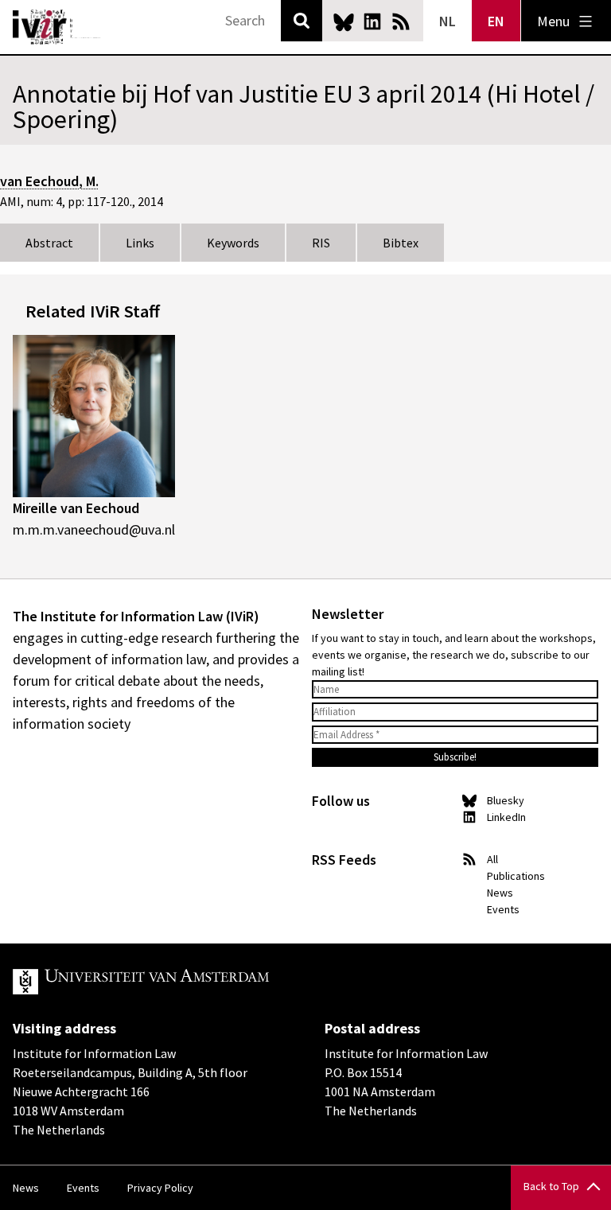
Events (503, 909)
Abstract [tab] (49, 243)
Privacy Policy (160, 1188)
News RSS (401, 21)
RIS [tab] (321, 243)
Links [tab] (140, 243)
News (500, 892)
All (492, 859)
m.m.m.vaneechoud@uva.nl (94, 529)
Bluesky (344, 21)
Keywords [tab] (233, 243)
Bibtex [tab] (400, 243)
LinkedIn (372, 21)
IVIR (57, 27)
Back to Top (551, 1186)
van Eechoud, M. (49, 181)
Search (301, 20)
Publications (516, 876)
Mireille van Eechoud (76, 508)
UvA (197, 981)
